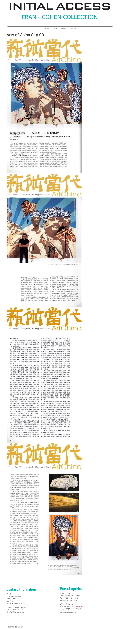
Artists (55, 29)
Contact (73, 29)
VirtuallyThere (79, 607)
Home (46, 29)
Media (63, 29)
